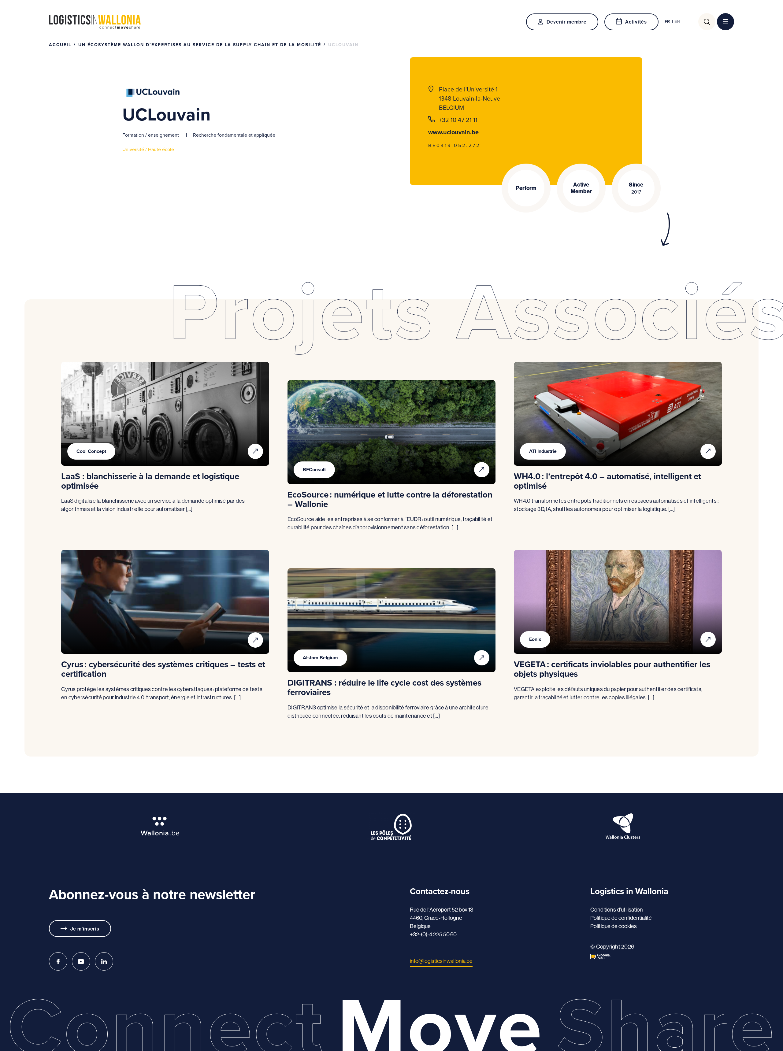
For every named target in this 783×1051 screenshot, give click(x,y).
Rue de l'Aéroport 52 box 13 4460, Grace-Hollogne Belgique (441, 918)
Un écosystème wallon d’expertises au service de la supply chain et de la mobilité (199, 45)
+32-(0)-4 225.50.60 (433, 934)
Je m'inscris (84, 929)
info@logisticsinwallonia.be (441, 960)
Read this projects (255, 451)
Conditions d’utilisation (616, 909)
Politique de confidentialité (621, 917)
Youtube (81, 961)
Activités (636, 22)
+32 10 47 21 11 (458, 119)
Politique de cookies (613, 926)
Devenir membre (567, 22)
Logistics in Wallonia (95, 22)
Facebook (58, 961)
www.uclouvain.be (453, 132)
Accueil (60, 45)
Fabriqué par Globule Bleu (600, 956)
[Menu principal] (725, 21)
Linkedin (104, 961)
